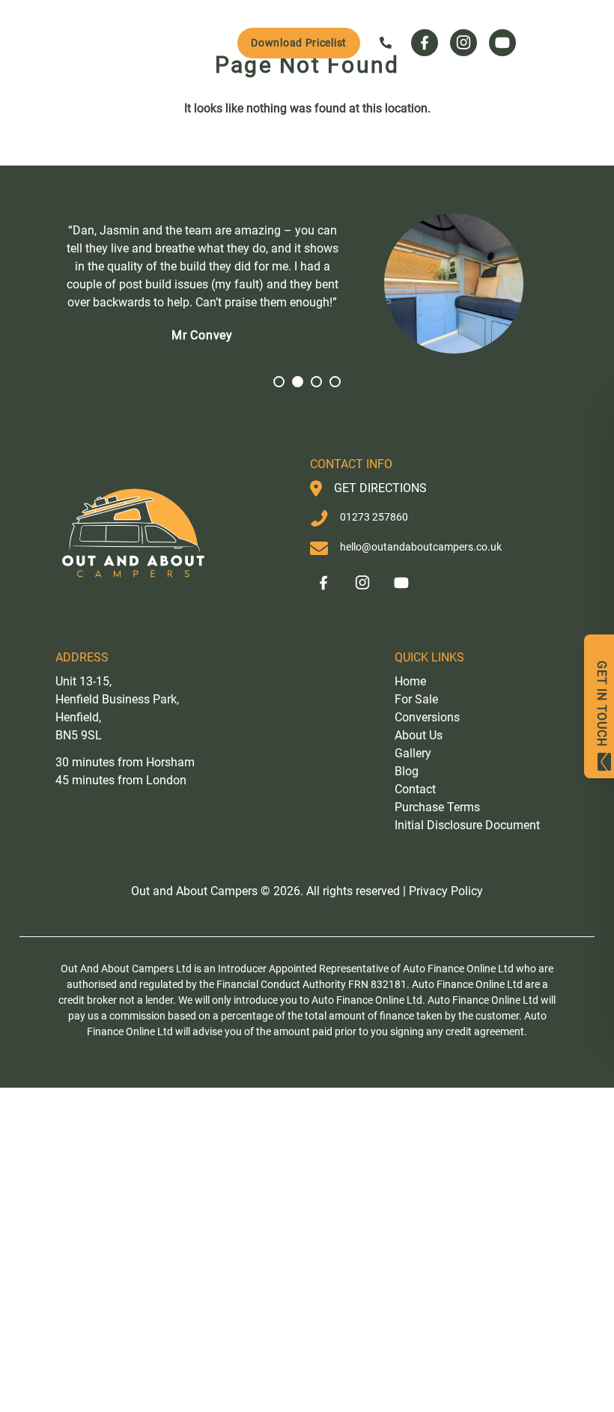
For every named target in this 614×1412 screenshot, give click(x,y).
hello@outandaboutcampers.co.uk (421, 547)
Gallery (413, 753)
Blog (407, 771)
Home (410, 681)
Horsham (170, 762)
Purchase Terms (437, 807)
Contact (415, 789)
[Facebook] (424, 42)
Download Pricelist (299, 43)
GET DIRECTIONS (380, 488)
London (166, 780)
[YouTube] (502, 42)
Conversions (427, 717)
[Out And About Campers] (112, 42)
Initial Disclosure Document (467, 825)
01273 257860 (374, 517)
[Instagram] (463, 42)
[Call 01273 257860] (385, 42)
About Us (419, 735)
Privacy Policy (446, 891)
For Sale (416, 699)
